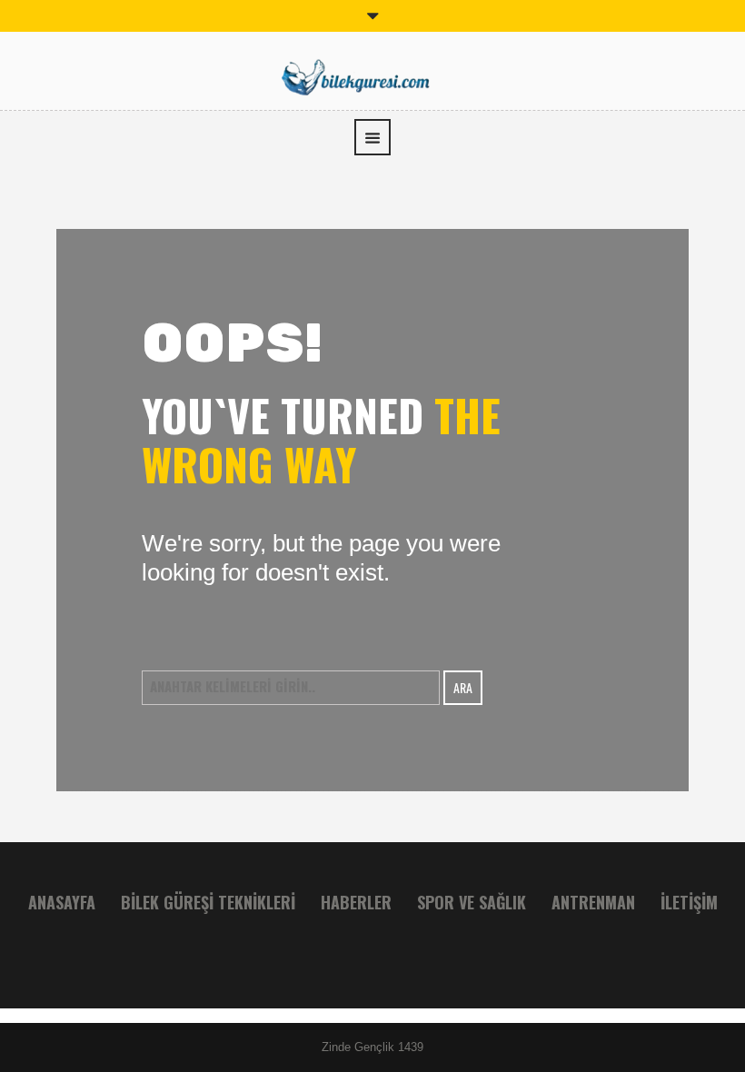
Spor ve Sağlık (471, 902)
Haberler (356, 902)
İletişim (689, 902)
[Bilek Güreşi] (372, 74)
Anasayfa (61, 902)
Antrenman (593, 902)
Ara (462, 687)
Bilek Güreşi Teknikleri (208, 902)
